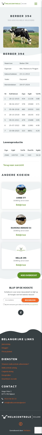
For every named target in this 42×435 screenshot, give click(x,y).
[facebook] (21, 314)
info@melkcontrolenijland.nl (15, 402)
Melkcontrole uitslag (9, 368)
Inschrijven (30, 300)
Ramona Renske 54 (21, 227)
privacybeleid (33, 304)
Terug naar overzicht (13, 165)
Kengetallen (6, 375)
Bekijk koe (21, 205)
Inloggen (5, 348)
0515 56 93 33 (10, 399)
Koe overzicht (29, 275)
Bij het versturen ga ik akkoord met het (21, 304)
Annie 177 (21, 197)
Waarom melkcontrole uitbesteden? (15, 364)
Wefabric (26, 430)
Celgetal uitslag (7, 371)
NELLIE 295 (21, 257)
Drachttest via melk (9, 379)
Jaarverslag (6, 344)
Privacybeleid (7, 351)
